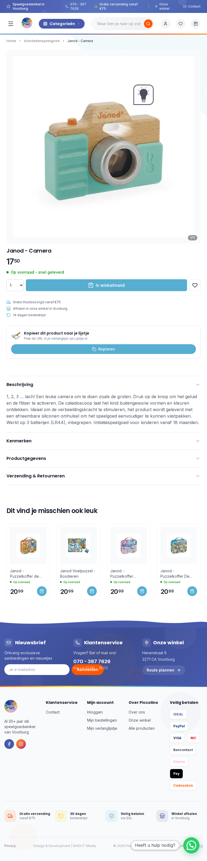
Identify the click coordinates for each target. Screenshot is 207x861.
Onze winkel (164, 6)
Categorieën (62, 23)
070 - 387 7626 (78, 6)
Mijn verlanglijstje (102, 728)
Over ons (137, 712)
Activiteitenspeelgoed (42, 41)
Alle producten (142, 728)
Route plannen (160, 670)
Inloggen (95, 712)
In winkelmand (110, 285)
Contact (194, 6)
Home (11, 41)
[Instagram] (21, 744)
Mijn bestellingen (102, 720)
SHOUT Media (84, 846)
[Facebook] (9, 744)
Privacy (10, 846)
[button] (191, 845)
